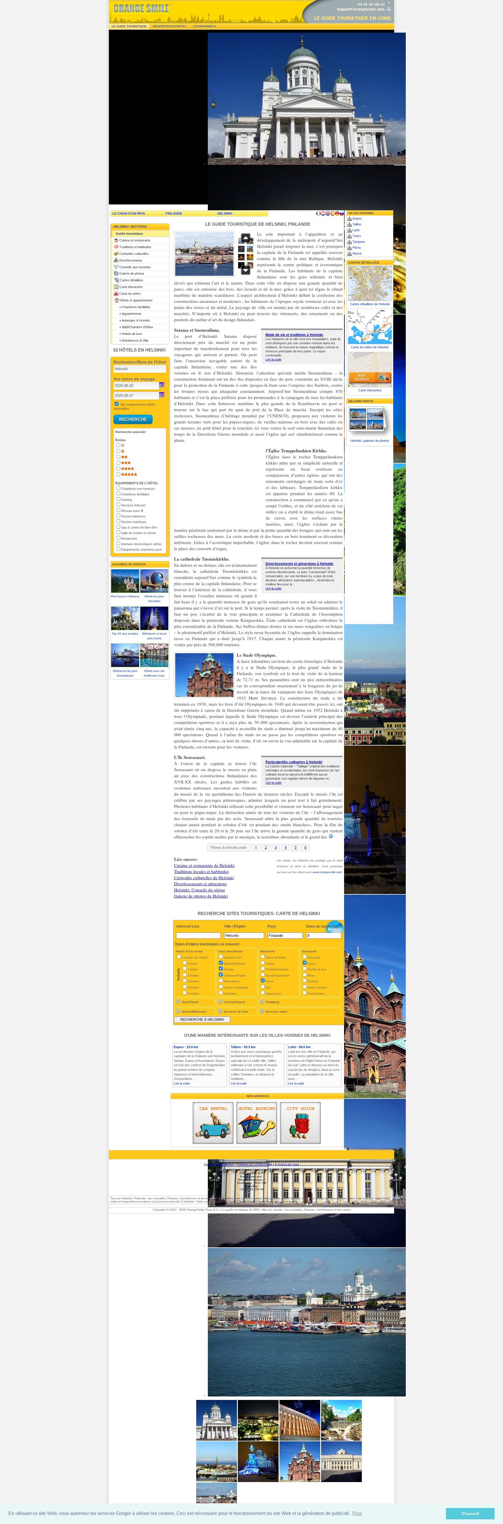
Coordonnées (204, 26)
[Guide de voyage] (300, 1123)
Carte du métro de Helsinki (370, 347)
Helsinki (224, 213)
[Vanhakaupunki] (341, 1439)
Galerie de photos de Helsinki (201, 896)
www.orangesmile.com (327, 872)
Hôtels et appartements (136, 300)
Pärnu (357, 247)
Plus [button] (357, 1513)
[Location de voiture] (213, 1123)
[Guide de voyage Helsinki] (318, 213)
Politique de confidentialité (254, 1164)
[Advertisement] (152, 117)
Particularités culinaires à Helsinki (293, 762)
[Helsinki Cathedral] (216, 1439)
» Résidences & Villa (132, 340)
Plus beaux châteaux (125, 596)
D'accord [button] (470, 1513)
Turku (357, 236)
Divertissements (130, 260)
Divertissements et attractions (200, 884)
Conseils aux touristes (135, 267)
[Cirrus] (258, 1439)
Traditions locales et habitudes (201, 871)
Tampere (359, 241)
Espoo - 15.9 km (186, 1047)
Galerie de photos (131, 273)
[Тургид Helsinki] (341, 213)
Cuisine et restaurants (134, 240)
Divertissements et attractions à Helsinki (299, 564)
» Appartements (128, 313)
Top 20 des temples (125, 633)
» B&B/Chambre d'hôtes (134, 327)
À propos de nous (287, 1164)
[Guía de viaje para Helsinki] (332, 213)
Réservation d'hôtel (170, 26)
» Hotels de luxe (129, 333)
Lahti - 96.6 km (299, 1047)
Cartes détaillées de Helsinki (370, 304)
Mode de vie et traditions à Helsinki (294, 335)
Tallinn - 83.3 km (243, 1047)
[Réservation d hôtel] (256, 1123)
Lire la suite (273, 359)
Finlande (174, 213)
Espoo (357, 218)
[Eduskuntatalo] (299, 1439)
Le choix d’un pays (128, 213)
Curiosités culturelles (134, 253)
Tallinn (357, 224)
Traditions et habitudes (135, 247)
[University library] (341, 1481)
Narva (357, 253)
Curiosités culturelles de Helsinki (204, 877)
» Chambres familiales (133, 307)
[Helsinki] (216, 1481)
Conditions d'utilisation (219, 1164)
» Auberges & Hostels (133, 320)
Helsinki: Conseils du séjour (199, 890)
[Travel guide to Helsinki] (327, 213)
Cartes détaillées (131, 280)
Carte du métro (130, 293)
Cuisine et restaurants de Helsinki (204, 865)
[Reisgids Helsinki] (323, 213)
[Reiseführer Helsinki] (337, 213)
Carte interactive (131, 287)
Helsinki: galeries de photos (369, 440)
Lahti (356, 230)
